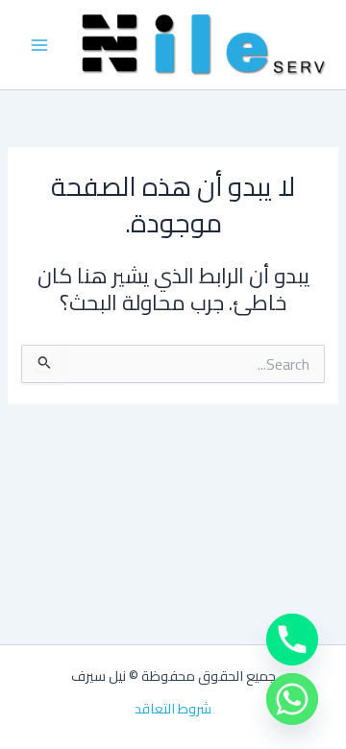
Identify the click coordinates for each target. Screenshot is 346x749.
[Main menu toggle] (39, 45)
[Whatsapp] (292, 699)
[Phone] (292, 639)
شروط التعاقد (173, 708)
